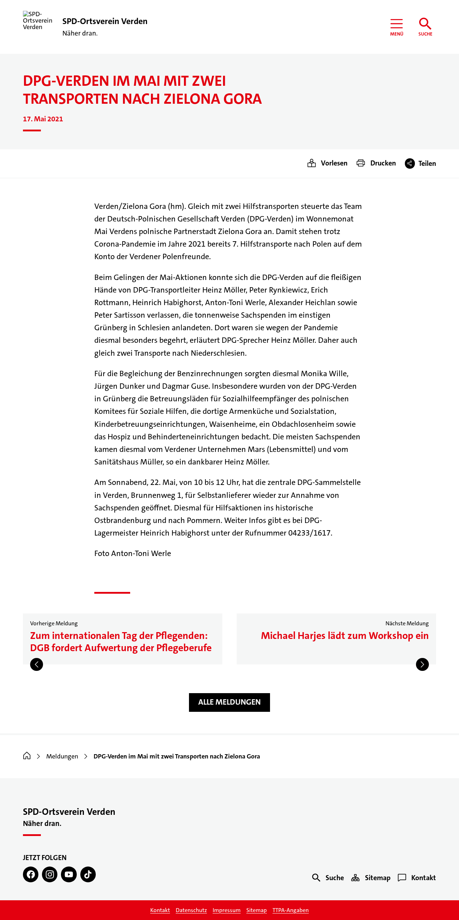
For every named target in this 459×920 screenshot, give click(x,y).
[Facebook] (30, 874)
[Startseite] (27, 756)
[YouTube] (68, 874)
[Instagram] (49, 874)
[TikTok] (88, 874)
